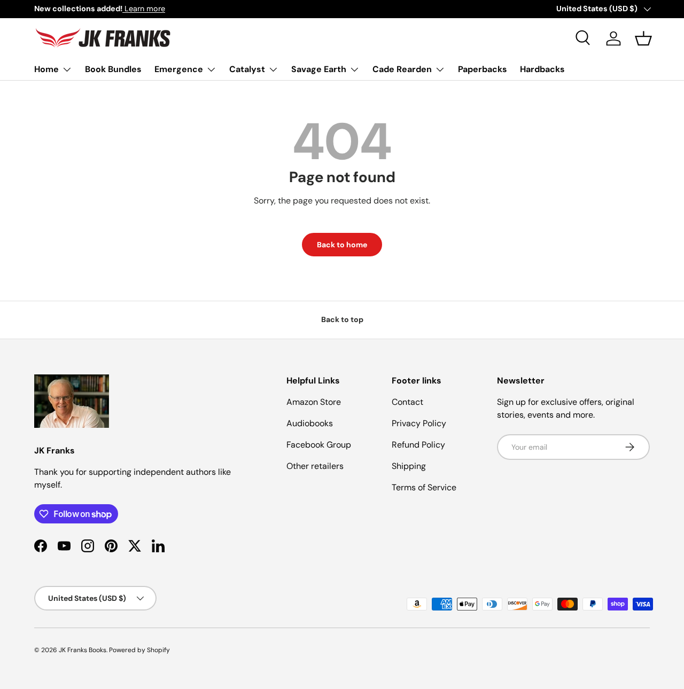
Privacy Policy (419, 423)
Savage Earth (318, 69)
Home (46, 69)
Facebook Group (318, 444)
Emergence (178, 69)
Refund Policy (418, 444)
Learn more (143, 8)
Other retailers (315, 466)
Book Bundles (113, 69)
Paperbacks (482, 69)
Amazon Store (313, 402)
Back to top (342, 319)
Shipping (409, 466)
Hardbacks (542, 69)
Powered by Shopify (139, 650)
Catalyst (247, 69)
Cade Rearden (402, 69)
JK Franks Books (82, 650)
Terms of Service (424, 487)
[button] (643, 38)
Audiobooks (309, 423)
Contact (407, 402)
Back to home (342, 244)
